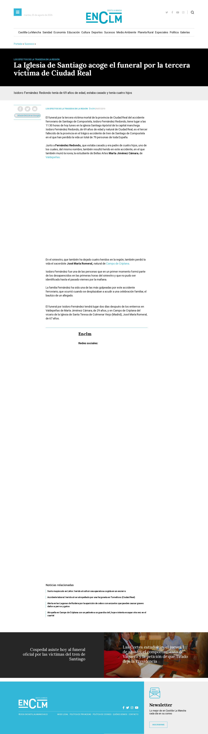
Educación (73, 32)
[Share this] (20, 108)
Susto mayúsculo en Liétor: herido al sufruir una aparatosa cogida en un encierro (86, 591)
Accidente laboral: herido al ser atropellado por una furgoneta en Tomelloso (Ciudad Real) (91, 597)
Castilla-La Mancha (29, 32)
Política (174, 32)
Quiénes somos (120, 714)
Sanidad (47, 32)
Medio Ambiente (126, 32)
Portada (18, 43)
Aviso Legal (62, 714)
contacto (133, 714)
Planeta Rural (145, 32)
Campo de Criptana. (118, 263)
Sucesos (109, 32)
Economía (60, 32)
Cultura (85, 32)
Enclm (92, 108)
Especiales (161, 32)
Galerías (185, 32)
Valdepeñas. (53, 157)
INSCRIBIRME (158, 725)
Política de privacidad (80, 714)
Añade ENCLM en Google (28, 115)
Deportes (97, 32)
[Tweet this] (27, 108)
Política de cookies (102, 714)
